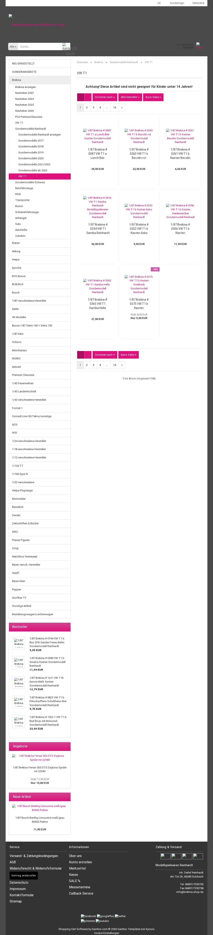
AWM (15, 309)
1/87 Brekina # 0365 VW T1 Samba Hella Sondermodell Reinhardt (97, 304)
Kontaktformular (22, 895)
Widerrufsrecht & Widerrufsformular (36, 868)
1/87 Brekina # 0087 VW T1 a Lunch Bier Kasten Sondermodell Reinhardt (97, 154)
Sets (18, 224)
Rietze (16, 243)
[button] (158, 3)
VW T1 (19, 122)
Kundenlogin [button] (176, 3)
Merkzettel (197, 3)
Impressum (18, 889)
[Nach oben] (205, 929)
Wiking (16, 251)
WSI (14, 432)
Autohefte (21, 229)
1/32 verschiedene (23, 482)
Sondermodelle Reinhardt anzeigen (39, 134)
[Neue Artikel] (66, 796)
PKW (18, 194)
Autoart (16, 366)
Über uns (75, 856)
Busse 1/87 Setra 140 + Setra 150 (32, 325)
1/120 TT (17, 465)
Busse (19, 206)
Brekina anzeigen (25, 87)
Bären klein (18, 581)
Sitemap (16, 901)
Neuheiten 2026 (24, 110)
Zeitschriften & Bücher (25, 523)
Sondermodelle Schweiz (30, 182)
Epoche (16, 267)
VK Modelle (19, 317)
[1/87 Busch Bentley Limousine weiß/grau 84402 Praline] (39, 808)
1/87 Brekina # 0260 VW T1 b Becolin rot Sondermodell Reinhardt (139, 154)
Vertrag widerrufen (23, 875)
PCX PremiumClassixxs (28, 116)
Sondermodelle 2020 (30, 158)
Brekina (16, 80)
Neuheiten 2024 (24, 98)
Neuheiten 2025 (24, 104)
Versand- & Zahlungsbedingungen (34, 856)
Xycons (150, 929)
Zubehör (20, 235)
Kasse (73, 875)
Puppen (16, 589)
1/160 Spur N (20, 474)
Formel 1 (17, 408)
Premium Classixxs (23, 375)
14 (114, 107)
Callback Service (81, 893)
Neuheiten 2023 (24, 92)
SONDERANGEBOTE (24, 71)
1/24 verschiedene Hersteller (29, 441)
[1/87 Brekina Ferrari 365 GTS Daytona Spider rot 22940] (39, 758)
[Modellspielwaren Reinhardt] (106, 24)
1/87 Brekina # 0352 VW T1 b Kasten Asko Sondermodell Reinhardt (139, 229)
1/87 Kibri (18, 333)
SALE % (74, 881)
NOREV (16, 358)
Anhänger (21, 218)
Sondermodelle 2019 (30, 152)
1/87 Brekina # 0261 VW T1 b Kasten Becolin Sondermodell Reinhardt (180, 154)
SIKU (15, 531)
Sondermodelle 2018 (30, 146)
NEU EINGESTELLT (23, 63)
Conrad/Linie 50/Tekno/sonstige (31, 416)
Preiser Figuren (21, 540)
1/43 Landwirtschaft (24, 391)
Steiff (15, 573)
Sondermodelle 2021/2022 (34, 164)
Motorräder (19, 498)
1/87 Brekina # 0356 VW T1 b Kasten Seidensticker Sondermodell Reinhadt (180, 229)
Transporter (22, 200)
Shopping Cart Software (73, 929)
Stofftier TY (19, 597)
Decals (16, 515)
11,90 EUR (39, 829)
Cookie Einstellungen (106, 933)
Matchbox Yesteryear (24, 556)
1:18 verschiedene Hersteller (29, 449)
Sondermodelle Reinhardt (30, 128)
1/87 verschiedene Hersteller (29, 300)
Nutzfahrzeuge (24, 188)
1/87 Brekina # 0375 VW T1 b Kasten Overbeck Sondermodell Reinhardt (139, 304)
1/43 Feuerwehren (22, 383)
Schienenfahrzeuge (27, 212)
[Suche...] (66, 46)
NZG (14, 424)
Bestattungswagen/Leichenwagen (32, 614)
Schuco (16, 342)
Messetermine (79, 887)
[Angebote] (66, 746)
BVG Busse (18, 276)
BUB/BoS (18, 284)
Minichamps (19, 350)
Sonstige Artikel (21, 605)
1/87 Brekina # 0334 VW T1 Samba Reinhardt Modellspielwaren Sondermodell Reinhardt (98, 229)
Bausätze (17, 506)
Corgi (15, 548)
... (107, 107)
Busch (16, 292)
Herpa (15, 259)
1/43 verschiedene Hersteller (29, 399)
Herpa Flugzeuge (22, 490)
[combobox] (105, 97)
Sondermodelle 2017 (30, 140)
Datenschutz (19, 883)
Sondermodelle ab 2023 (32, 170)
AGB (13, 862)
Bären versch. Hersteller (26, 564)
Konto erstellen (80, 862)
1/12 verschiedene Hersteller (29, 457)
